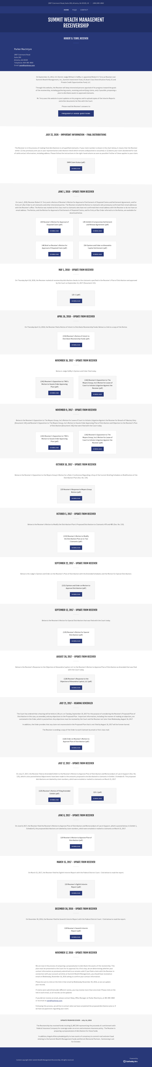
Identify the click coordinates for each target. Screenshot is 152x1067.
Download (76, 168)
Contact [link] (84, 10)
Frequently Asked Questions (76, 113)
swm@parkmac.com (27, 65)
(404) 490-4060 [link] (98, 3)
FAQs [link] (74, 10)
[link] (76, 27)
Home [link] (66, 10)
